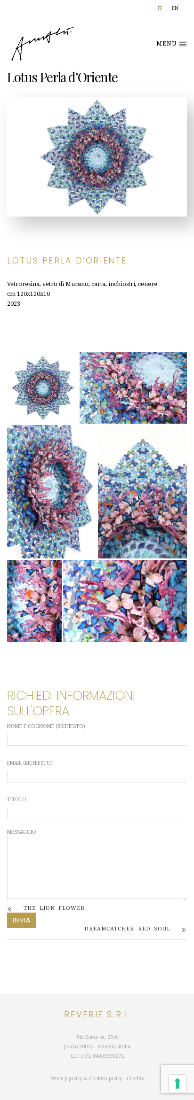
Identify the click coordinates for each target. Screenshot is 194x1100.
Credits (135, 1079)
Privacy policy (66, 1079)
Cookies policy (105, 1079)
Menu (167, 43)
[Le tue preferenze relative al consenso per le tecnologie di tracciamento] (177, 1083)
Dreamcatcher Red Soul (127, 929)
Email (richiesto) (30, 763)
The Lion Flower (54, 908)
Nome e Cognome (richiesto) (46, 726)
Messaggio (21, 833)
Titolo (16, 800)
